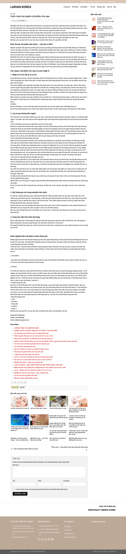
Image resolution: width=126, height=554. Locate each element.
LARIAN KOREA (20, 6)
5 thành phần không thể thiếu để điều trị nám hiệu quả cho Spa (105, 62)
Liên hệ (109, 7)
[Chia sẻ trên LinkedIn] (25, 382)
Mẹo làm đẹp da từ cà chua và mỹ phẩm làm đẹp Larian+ (31, 349)
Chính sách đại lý (70, 537)
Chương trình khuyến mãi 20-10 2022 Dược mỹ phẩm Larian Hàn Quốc (105, 82)
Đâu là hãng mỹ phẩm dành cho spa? (25, 449)
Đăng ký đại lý (69, 533)
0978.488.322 (54, 529)
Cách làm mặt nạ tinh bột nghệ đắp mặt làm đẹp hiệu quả (31, 344)
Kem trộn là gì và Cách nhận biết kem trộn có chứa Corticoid (32, 359)
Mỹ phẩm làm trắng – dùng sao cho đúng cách (28, 362)
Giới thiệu (75, 7)
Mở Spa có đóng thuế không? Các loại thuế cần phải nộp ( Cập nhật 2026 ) (105, 48)
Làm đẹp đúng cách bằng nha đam (25, 346)
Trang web (66, 481)
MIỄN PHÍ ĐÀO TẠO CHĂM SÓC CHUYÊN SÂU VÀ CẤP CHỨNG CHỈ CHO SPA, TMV (40, 367)
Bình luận (16, 465)
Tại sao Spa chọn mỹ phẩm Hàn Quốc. (26, 375)
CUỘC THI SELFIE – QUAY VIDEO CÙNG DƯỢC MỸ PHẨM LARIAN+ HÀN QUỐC (38, 365)
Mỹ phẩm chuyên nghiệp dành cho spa (26, 378)
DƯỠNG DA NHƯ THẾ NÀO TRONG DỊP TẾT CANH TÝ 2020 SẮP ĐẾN (35, 330)
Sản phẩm (83, 7)
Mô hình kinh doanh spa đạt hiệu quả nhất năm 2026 (105, 68)
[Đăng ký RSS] (49, 539)
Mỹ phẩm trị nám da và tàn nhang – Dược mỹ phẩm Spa (31, 373)
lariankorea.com (22, 537)
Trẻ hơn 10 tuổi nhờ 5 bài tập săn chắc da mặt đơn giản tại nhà (33, 357)
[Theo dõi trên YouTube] (52, 539)
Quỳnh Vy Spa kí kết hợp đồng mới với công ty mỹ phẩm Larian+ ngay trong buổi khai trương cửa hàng (45, 341)
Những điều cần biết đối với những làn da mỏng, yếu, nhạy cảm (33, 338)
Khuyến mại (101, 7)
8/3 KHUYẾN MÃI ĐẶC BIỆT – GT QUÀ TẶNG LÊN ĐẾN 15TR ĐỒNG (105, 35)
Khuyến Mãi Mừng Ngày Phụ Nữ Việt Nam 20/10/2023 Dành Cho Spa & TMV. (105, 20)
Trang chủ (66, 7)
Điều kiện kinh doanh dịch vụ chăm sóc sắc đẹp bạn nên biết (105, 75)
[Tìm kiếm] (115, 7)
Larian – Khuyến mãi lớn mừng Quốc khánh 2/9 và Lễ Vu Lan (32, 370)
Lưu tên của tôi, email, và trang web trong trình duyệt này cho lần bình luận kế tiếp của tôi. (42, 489)
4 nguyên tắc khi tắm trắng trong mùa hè (26, 354)
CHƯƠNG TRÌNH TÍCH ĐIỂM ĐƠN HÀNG (26, 328)
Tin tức (92, 7)
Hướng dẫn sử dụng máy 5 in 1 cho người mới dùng (105, 41)
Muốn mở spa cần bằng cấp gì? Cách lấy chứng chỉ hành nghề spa (105, 55)
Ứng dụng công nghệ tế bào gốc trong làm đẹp (28, 352)
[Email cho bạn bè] (18, 382)
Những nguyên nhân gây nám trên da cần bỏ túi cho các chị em (33, 336)
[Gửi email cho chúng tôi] (42, 539)
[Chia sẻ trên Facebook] (12, 382)
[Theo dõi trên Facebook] (39, 539)
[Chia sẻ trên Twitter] (15, 382)
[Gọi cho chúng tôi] (45, 539)
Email (39, 481)
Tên (14, 481)
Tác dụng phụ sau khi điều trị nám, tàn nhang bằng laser (31, 333)
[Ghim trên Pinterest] (22, 382)
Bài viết (12, 14)
